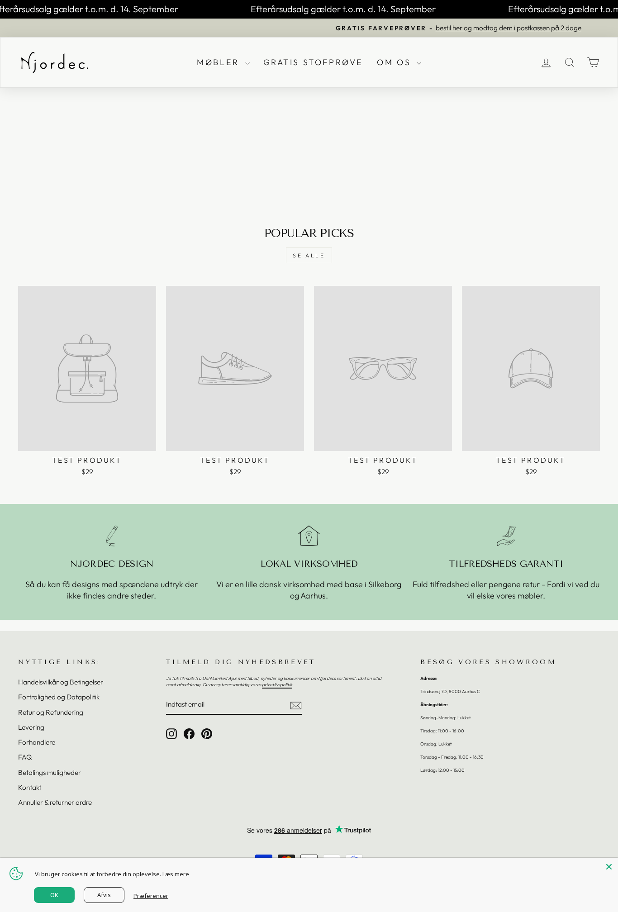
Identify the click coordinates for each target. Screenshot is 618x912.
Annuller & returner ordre (55, 802)
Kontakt (29, 787)
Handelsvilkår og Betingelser (60, 682)
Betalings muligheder (49, 772)
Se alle (309, 255)
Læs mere (175, 874)
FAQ (25, 757)
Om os (395, 62)
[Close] (608, 866)
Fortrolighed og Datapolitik (59, 697)
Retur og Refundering (50, 712)
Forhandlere (36, 742)
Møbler (219, 62)
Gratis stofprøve (313, 62)
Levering (31, 727)
